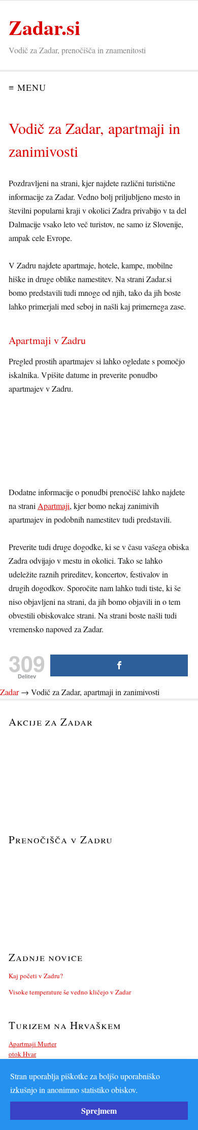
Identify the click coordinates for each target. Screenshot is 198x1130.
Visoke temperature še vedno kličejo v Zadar (70, 992)
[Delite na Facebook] (119, 665)
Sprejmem (99, 1110)
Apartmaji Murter (32, 1043)
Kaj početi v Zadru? (36, 975)
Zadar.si (44, 27)
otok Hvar (22, 1053)
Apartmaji (54, 505)
